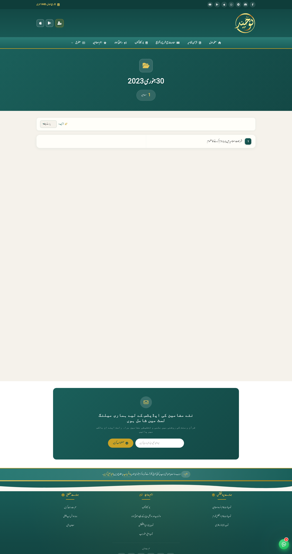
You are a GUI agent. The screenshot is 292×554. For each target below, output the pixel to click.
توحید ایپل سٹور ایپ (146, 534)
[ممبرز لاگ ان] (59, 23)
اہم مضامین (97, 42)
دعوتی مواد (118, 42)
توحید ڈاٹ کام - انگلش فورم (221, 516)
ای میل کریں (108, 474)
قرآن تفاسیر (192, 42)
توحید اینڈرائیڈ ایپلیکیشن (146, 525)
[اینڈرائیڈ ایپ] (49, 23)
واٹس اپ (127, 474)
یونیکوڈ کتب (139, 42)
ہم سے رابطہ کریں (70, 507)
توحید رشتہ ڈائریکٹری (222, 525)
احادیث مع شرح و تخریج (165, 42)
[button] (284, 546)
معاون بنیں (70, 525)
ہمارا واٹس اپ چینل (70, 516)
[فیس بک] (253, 4)
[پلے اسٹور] (217, 4)
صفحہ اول (212, 42)
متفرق (78, 42)
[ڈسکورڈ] (245, 4)
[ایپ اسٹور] (224, 4)
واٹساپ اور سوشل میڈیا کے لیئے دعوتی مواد (146, 516)
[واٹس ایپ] (231, 4)
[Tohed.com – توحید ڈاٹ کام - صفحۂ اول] (245, 23)
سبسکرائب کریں (118, 443)
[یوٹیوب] (210, 4)
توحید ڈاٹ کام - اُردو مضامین (221, 507)
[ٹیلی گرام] (238, 4)
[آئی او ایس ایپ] (40, 23)
